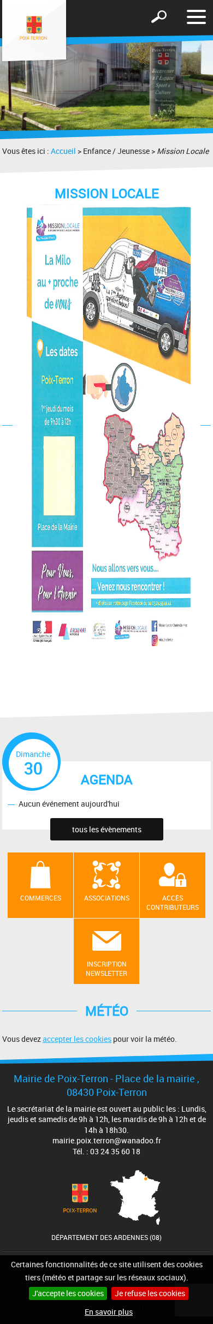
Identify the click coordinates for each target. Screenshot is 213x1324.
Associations (106, 897)
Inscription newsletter (106, 968)
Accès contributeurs (172, 902)
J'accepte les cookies (68, 1293)
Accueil (63, 151)
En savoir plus (109, 1312)
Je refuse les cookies (150, 1293)
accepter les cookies (77, 1039)
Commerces (40, 897)
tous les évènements (106, 829)
